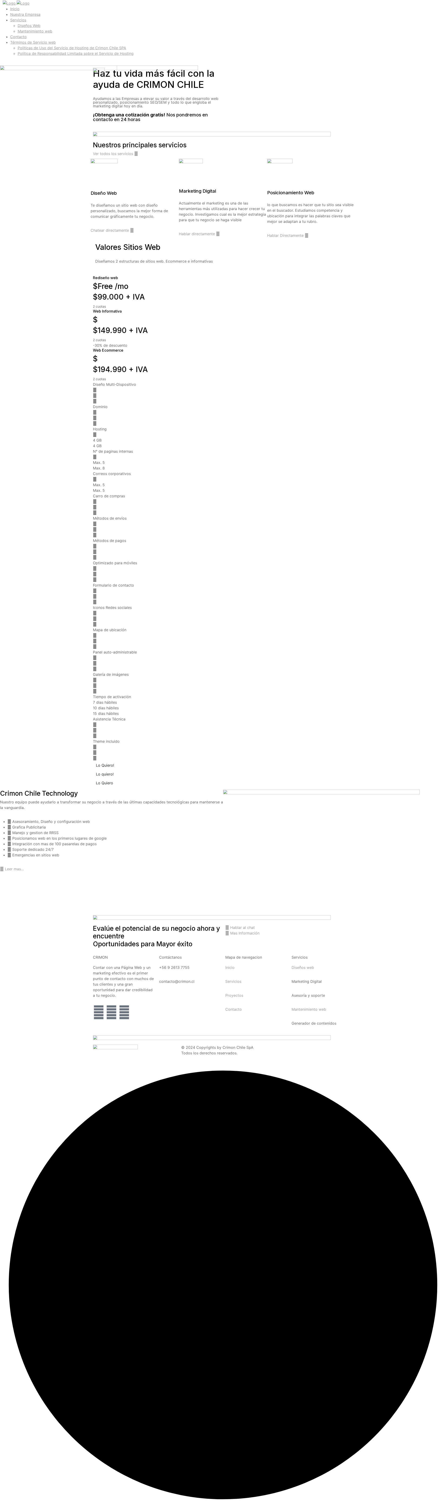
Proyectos (234, 995)
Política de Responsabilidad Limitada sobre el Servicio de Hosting (76, 53)
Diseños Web (29, 25)
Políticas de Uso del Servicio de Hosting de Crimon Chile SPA (72, 48)
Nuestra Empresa (25, 14)
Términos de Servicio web (33, 42)
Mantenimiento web (35, 31)
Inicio (15, 9)
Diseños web (303, 967)
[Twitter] (99, 1012)
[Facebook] (111, 1012)
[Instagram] (124, 1012)
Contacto (18, 36)
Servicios (18, 20)
